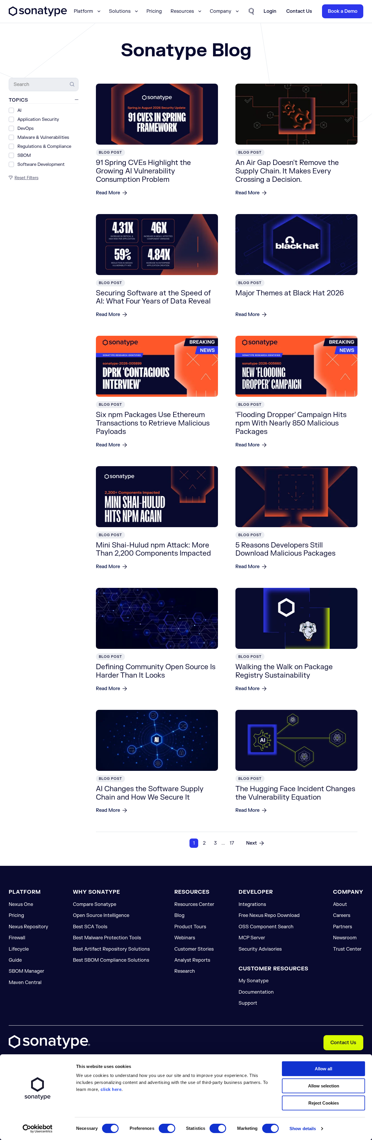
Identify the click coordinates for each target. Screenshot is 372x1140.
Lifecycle (19, 949)
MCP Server (252, 938)
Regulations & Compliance (44, 147)
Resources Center (194, 904)
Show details (302, 1128)
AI (19, 111)
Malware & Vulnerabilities (43, 138)
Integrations (252, 904)
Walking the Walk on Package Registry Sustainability (284, 671)
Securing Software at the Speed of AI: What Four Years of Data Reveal (153, 297)
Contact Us (343, 1043)
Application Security (38, 120)
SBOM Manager (26, 971)
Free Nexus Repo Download (269, 915)
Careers (341, 915)
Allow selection (323, 1085)
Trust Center (347, 949)
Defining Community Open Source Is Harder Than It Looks (155, 671)
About (340, 904)
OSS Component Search (266, 927)
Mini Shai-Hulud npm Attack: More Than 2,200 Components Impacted (153, 549)
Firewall (17, 938)
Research (184, 971)
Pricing (154, 11)
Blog (179, 915)
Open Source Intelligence (101, 915)
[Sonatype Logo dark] (38, 15)
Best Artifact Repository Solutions (111, 949)
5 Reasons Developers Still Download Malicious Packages (285, 549)
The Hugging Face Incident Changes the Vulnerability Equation (295, 793)
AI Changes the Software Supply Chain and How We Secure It (149, 793)
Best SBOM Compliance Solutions (111, 960)
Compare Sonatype (94, 904)
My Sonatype (254, 981)
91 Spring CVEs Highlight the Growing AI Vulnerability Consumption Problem (143, 171)
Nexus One (21, 904)
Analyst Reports (192, 960)
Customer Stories (194, 949)
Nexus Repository (28, 927)
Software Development (41, 165)
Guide (15, 960)
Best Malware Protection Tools (107, 938)
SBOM (24, 156)
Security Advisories (260, 949)
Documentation (256, 992)
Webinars (184, 938)
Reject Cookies (323, 1102)
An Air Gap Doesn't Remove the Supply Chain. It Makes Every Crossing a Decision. (287, 171)
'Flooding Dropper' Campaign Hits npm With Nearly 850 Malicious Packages (290, 423)
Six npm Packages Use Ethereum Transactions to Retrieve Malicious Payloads (153, 423)
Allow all (323, 1068)
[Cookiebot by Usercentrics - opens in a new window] (37, 1128)
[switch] (167, 1128)
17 (232, 843)
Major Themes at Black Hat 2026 (289, 293)
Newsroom (345, 938)
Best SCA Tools (90, 927)
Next (251, 843)
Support (248, 1003)
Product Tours (190, 927)
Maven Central (25, 982)
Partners (342, 927)
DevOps (25, 129)
